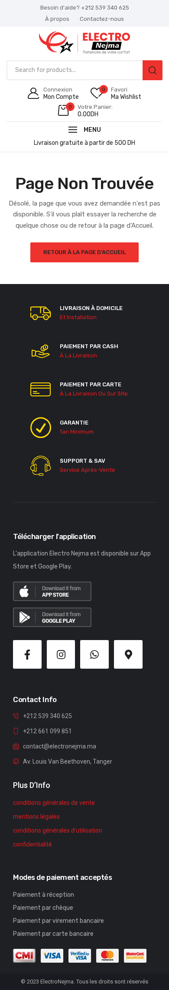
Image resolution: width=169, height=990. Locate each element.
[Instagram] (61, 654)
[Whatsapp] (94, 654)
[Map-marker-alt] (128, 654)
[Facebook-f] (27, 654)
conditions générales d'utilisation (57, 830)
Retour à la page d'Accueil (84, 252)
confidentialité (32, 844)
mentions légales (36, 816)
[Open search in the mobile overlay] (84, 70)
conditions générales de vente (54, 802)
